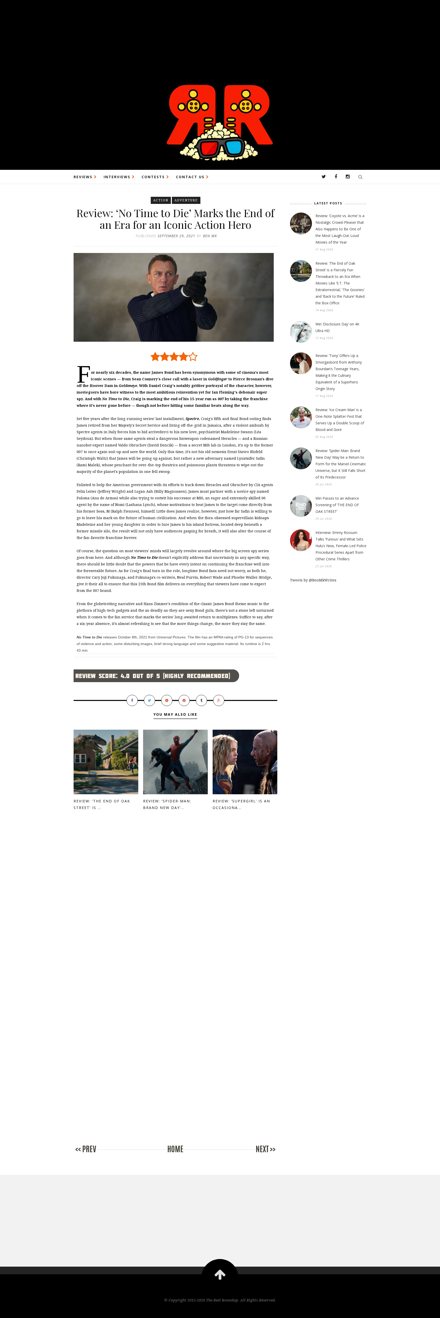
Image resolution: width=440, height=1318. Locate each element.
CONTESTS (154, 176)
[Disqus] (175, 901)
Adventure (186, 200)
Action (160, 200)
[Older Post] (257, 1154)
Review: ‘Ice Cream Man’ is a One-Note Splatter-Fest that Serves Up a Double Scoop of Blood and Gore (339, 419)
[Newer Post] (94, 1154)
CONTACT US (191, 176)
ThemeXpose (220, 1311)
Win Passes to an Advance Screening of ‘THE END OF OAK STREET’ (337, 505)
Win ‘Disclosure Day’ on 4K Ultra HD (337, 327)
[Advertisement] (153, 35)
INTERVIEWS (118, 176)
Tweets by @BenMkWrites (313, 580)
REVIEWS (84, 176)
